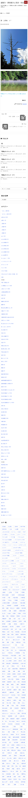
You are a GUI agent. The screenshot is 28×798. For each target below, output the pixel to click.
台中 (16, 629)
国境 (12, 634)
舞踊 (17, 747)
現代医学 (16, 708)
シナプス (4, 563)
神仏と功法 (5, 450)
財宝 (10, 755)
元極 (10, 610)
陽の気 (18, 768)
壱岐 (13, 642)
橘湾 (18, 684)
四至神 (3, 634)
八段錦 (19, 613)
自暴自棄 (23, 742)
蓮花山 (19, 750)
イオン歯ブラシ (5, 542)
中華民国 (23, 597)
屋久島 (20, 660)
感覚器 (3, 671)
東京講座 (24, 681)
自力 (10, 742)
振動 (19, 671)
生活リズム (13, 713)
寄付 (24, 655)
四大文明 (24, 631)
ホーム (3, 13)
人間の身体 (14, 603)
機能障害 (23, 684)
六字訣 (24, 613)
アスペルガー (21, 537)
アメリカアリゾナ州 (19, 539)
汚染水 (16, 697)
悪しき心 (4, 668)
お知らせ (4, 217)
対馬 (15, 658)
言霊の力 (10, 753)
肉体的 (12, 734)
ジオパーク (13, 563)
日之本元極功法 (6, 399)
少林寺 (15, 660)
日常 (3, 405)
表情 (3, 486)
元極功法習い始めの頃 (7, 317)
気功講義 (4, 418)
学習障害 (18, 653)
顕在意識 (8, 774)
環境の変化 (4, 710)
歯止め (24, 689)
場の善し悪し (5, 348)
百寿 (7, 718)
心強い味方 (23, 663)
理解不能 (23, 708)
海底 (14, 703)
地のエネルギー (11, 637)
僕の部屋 (24, 608)
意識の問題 (15, 668)
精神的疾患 (15, 729)
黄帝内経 (23, 782)
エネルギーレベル (19, 550)
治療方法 (9, 700)
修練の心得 (5, 301)
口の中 (23, 626)
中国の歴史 (15, 597)
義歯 (14, 731)
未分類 (4, 412)
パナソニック (5, 579)
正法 (13, 687)
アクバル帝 (4, 537)
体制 (3, 608)
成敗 (14, 671)
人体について (5, 288)
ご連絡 (3, 233)
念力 (8, 666)
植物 (3, 415)
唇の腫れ (17, 631)
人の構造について (6, 285)
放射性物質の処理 (6, 380)
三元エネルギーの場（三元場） (9, 274)
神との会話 (11, 721)
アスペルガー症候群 (7, 539)
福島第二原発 (5, 726)
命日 (8, 631)
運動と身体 (5, 499)
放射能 (14, 674)
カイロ (14, 555)
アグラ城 (13, 537)
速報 (3, 496)
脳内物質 (23, 737)
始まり (3, 653)
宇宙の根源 (13, 655)
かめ (11, 529)
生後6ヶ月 (20, 710)
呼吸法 (3, 631)
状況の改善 (4, 708)
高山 (20, 779)
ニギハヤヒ (20, 571)
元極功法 (4, 314)
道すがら (8, 763)
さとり (23, 529)
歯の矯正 (9, 689)
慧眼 (9, 671)
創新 (10, 618)
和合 (12, 631)
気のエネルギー (5, 695)
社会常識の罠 (5, 440)
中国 (2, 277)
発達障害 (10, 716)
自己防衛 (16, 742)
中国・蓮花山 (5, 282)
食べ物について (6, 515)
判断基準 (4, 618)
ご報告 (3, 223)
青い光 (12, 771)
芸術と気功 (5, 477)
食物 (15, 776)
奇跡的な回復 (22, 650)
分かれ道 (24, 616)
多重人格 (18, 642)
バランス (4, 576)
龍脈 (15, 784)
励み (19, 618)
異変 (19, 713)
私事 (3, 467)
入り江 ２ (4, 167)
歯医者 (15, 689)
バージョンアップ (13, 576)
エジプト (4, 547)
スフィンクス (5, 566)
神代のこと (4, 456)
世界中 (13, 595)
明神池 (17, 679)
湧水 (3, 705)
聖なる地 (23, 731)
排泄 (24, 671)
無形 (17, 705)
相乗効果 (12, 718)
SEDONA (4, 529)
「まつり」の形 (6, 214)
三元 (9, 589)
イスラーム (22, 542)
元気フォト (5, 320)
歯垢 (20, 689)
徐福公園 (8, 663)
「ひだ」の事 (5, 210)
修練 (7, 608)
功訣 (3, 342)
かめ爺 (16, 529)
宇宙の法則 (5, 352)
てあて (24, 531)
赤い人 (3, 758)
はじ (3, 236)
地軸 (24, 637)
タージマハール (5, 568)
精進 (21, 729)
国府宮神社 (23, 634)
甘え (13, 710)
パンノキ (23, 579)
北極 (25, 621)
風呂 (14, 774)
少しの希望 (8, 660)
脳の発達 (4, 737)
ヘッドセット (5, 584)
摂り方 (3, 674)
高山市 (24, 779)
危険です (22, 624)
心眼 (3, 666)
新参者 (24, 674)
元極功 (15, 610)
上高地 (10, 592)
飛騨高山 (23, 774)
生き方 (4, 427)
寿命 (20, 658)
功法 (3, 333)
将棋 (24, 658)
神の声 (3, 724)
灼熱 (13, 705)
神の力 (18, 721)
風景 (9, 13)
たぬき (19, 531)
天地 (7, 650)
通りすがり (5, 493)
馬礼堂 (9, 779)
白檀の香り (22, 716)
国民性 (3, 637)
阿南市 (8, 768)
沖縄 (3, 421)
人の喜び (23, 600)
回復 (8, 634)
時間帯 (3, 681)
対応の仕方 (9, 658)
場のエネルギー (16, 639)
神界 (24, 724)
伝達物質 (16, 605)
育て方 (17, 734)
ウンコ (15, 545)
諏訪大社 (22, 753)
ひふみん (13, 534)
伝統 (3, 295)
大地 (24, 642)
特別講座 (4, 424)
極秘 (3, 684)
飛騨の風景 (5, 512)
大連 (22, 645)
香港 (24, 776)
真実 (3, 437)
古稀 (12, 629)
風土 (18, 774)
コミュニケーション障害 (8, 560)
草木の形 (4, 480)
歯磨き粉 (12, 692)
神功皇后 (18, 724)
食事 (3, 776)
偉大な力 (12, 608)
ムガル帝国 (4, 587)
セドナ (14, 566)
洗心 (24, 700)
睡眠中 (18, 718)
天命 (3, 650)
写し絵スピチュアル (7, 323)
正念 (8, 687)
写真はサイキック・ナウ (8, 151)
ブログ (4, 271)
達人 (18, 763)
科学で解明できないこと (8, 471)
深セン (23, 703)
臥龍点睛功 (15, 739)
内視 (7, 616)
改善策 (8, 674)
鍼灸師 (24, 766)
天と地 (13, 647)
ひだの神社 (5, 245)
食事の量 (9, 776)
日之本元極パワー (6, 396)
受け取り (12, 626)
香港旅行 (4, 779)
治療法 (14, 700)
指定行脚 (4, 374)
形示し (4, 361)
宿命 (20, 655)
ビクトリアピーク (6, 581)
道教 (14, 763)
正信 (3, 687)
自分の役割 (22, 739)
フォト (3, 267)
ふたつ (18, 534)
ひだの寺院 (5, 239)
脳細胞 (3, 739)
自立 (8, 745)
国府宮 (17, 634)
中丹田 (3, 597)
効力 (24, 618)
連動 (3, 763)
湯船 (8, 705)
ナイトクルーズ (22, 568)
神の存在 (10, 724)
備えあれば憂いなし (6, 307)
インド (9, 545)
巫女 (25, 660)
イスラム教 (14, 542)
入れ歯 (8, 613)
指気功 (4, 377)
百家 (3, 718)
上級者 (3, 592)
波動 (20, 700)
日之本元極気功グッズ (7, 402)
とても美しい (5, 534)
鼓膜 (3, 784)
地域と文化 (5, 345)
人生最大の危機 (5, 603)
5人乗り (10, 526)
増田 (8, 642)
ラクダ (17, 587)
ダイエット (4, 264)
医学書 (3, 624)
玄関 (11, 708)
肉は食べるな (5, 734)
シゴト (17, 560)
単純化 (15, 624)
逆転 (10, 760)
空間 (15, 726)
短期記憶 (24, 718)
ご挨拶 (3, 226)
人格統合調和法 (5, 292)
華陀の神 (13, 750)
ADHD (16, 526)
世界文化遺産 (21, 595)
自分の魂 (4, 742)
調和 (16, 753)
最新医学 (9, 681)
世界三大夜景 (5, 595)
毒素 (23, 692)
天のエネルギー (21, 647)
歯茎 (18, 692)
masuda (24, 104)
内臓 (3, 616)
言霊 (3, 490)
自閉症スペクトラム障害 (8, 747)
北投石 (20, 621)
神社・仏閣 (3, 459)
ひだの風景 (5, 252)
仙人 (3, 605)
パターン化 (22, 576)
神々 (6, 721)
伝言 (3, 298)
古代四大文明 (5, 629)
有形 (14, 681)
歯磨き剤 (4, 692)
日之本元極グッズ (6, 393)
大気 (16, 645)
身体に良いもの (22, 758)
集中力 (23, 768)
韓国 (3, 505)
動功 (3, 621)
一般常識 (4, 589)
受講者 (18, 626)
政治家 (19, 674)
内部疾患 (12, 616)
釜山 (17, 766)
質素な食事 (22, 755)
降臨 (13, 768)
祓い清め (4, 443)
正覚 (17, 687)
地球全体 (19, 637)
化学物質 (8, 621)
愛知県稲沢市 (23, 668)
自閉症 (12, 745)
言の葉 (24, 750)
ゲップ (17, 558)
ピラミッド (19, 581)
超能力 (15, 758)
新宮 (3, 676)
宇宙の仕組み (5, 655)
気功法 (3, 697)
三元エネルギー (16, 589)
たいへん (13, 531)
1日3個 (3, 526)
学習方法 (10, 653)
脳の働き (23, 734)
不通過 (22, 592)
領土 (3, 774)
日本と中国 (4, 408)
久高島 (3, 600)
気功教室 (24, 695)
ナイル (3, 571)
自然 (3, 474)
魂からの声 (4, 782)
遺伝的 (3, 766)
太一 (16, 650)
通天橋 (23, 760)
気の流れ (13, 695)
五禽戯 (16, 600)
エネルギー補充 (18, 552)
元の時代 (4, 610)
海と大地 (9, 703)
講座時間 (4, 755)
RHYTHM (23, 526)
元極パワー (5, 311)
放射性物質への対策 (7, 383)
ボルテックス (15, 584)
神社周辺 (4, 464)
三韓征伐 (24, 589)
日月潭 (3, 679)
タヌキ (21, 566)
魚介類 (11, 782)
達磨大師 (23, 763)
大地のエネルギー (6, 645)
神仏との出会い (6, 446)
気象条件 (10, 697)
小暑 (3, 660)
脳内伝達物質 (16, 737)
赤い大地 (9, 758)
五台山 (9, 600)
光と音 (3, 613)
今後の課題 (22, 603)
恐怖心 (13, 666)
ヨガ (11, 587)
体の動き (23, 605)
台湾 (25, 629)
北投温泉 (14, 621)
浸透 (19, 703)
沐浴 (3, 700)
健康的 (18, 608)
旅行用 (15, 676)
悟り (18, 666)
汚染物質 (23, 697)
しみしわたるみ (5, 531)
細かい (3, 731)
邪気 (12, 766)
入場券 (14, 613)
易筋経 (23, 679)
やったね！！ (5, 258)
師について (4, 358)
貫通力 (15, 755)
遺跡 (8, 766)
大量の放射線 (5, 647)
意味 (3, 364)
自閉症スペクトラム (21, 745)
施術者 (8, 676)
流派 (3, 703)
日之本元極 (22, 676)
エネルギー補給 (5, 555)
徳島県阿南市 (15, 663)
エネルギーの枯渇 (6, 550)
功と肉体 (4, 329)
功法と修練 (5, 336)
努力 (15, 618)
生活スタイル (5, 713)
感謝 (3, 371)
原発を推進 (4, 626)
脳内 (10, 737)
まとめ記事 (4, 255)
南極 (10, 624)
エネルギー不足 (5, 552)
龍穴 (9, 784)
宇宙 (24, 653)
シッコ (23, 560)
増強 (24, 639)
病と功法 (4, 434)
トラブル (14, 568)
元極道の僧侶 (22, 610)
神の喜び (24, 721)
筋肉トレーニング (6, 729)
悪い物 (23, 666)
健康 (3, 304)
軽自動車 (4, 760)
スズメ (21, 563)
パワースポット (14, 579)
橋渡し (12, 684)
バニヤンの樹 (20, 574)
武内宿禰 (23, 687)
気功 (19, 695)
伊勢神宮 (9, 605)
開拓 (3, 768)
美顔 (9, 731)
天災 (12, 650)
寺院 (3, 658)
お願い (3, 220)
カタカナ (22, 555)
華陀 (8, 750)
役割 (3, 663)
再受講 (18, 616)
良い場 (3, 750)
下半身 (16, 592)
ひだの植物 (5, 242)
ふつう (24, 534)
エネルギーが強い (17, 547)
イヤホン (4, 545)
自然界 (3, 745)
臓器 (9, 739)
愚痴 (3, 367)
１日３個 (22, 784)
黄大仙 (17, 782)
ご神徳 (3, 229)
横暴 (8, 684)
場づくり (8, 639)
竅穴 (22, 726)
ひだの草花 (5, 248)
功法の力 (4, 339)
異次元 (3, 716)
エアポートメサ (22, 545)
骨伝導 (15, 779)
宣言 (3, 355)
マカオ (22, 584)
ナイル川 (12, 571)
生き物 (4, 431)
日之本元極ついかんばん (7, 390)
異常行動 (24, 713)
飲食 (19, 776)
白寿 (16, 716)
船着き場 (23, 747)
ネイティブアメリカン (7, 574)
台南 (20, 629)
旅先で (3, 386)
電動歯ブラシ (5, 771)
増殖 (3, 642)
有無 (19, 681)
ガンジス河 (4, 558)
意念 (9, 668)
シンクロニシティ (6, 261)
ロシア (23, 587)
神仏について (5, 453)
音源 (25, 771)
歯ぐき (3, 689)
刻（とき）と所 (6, 326)
